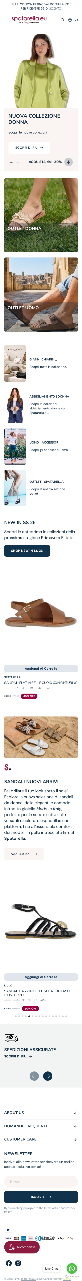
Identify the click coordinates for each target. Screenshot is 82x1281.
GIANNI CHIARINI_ (43, 359)
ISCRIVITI (38, 1197)
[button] (6, 20)
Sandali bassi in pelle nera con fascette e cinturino (40, 993)
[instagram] (18, 1263)
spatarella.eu (28, 1279)
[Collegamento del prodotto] (41, 613)
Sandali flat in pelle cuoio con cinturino (40, 682)
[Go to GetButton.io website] (72, 1276)
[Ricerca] (62, 20)
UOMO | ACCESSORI (44, 442)
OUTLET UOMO (23, 307)
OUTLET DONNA (24, 228)
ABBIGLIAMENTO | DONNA (49, 396)
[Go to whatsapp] (72, 1268)
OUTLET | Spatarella (46, 482)
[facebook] (8, 1263)
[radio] (7, 689)
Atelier (67, 1279)
